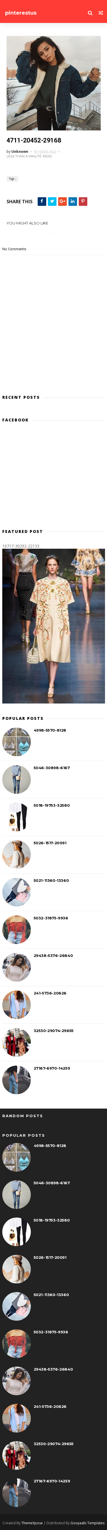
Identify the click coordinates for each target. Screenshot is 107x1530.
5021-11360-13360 (51, 880)
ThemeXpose (32, 1523)
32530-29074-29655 (54, 1030)
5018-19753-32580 (52, 805)
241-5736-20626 (50, 993)
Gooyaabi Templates (87, 1523)
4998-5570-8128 (50, 730)
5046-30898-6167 (52, 767)
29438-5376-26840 (53, 955)
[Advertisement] (53, 478)
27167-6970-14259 (52, 1068)
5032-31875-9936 (51, 918)
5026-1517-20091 (50, 843)
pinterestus (21, 13)
